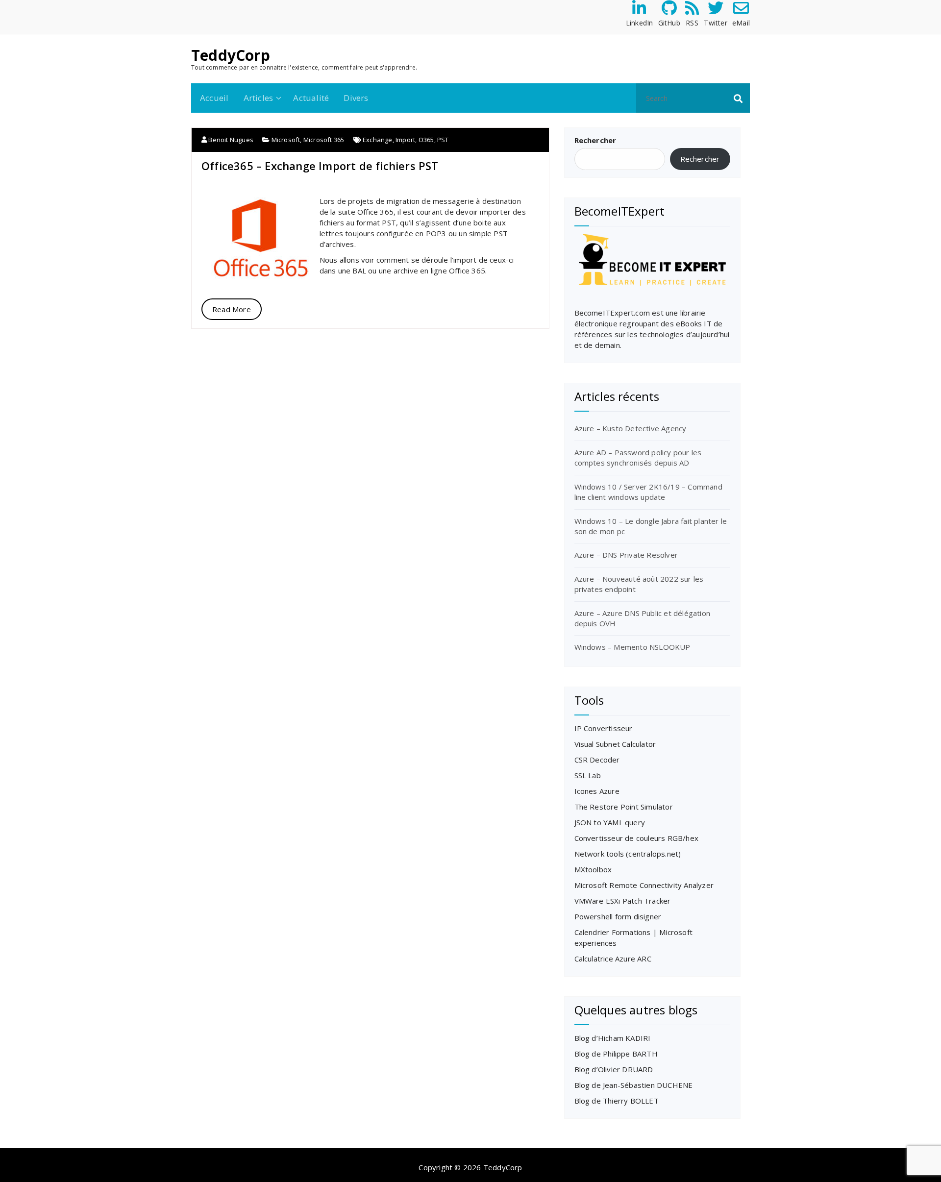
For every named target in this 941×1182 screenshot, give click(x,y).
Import (405, 139)
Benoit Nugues (230, 139)
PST (443, 139)
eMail (741, 22)
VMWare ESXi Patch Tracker (622, 901)
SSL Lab (587, 775)
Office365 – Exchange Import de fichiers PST (320, 165)
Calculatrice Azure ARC (612, 958)
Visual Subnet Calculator (615, 744)
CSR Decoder (597, 759)
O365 (426, 139)
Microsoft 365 (324, 139)
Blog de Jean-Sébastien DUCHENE (633, 1085)
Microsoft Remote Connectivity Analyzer (644, 885)
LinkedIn (639, 22)
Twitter (715, 22)
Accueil (214, 97)
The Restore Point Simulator (623, 807)
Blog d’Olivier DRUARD (613, 1069)
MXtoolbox (593, 869)
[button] (738, 98)
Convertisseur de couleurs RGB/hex (636, 838)
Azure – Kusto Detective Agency (630, 428)
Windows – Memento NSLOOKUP (632, 647)
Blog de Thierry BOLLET (616, 1101)
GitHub (669, 22)
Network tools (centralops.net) (627, 854)
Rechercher (595, 140)
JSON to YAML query (609, 822)
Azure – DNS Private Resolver (626, 555)
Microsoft (286, 139)
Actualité (311, 97)
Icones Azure (596, 791)
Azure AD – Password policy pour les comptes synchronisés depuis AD (638, 457)
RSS (692, 22)
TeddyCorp (230, 55)
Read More (231, 309)
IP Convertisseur (603, 728)
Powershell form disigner (618, 916)
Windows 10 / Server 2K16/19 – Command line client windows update (648, 492)
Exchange (378, 139)
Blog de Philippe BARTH (616, 1054)
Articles (258, 97)
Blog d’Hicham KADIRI (612, 1038)
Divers (356, 97)
